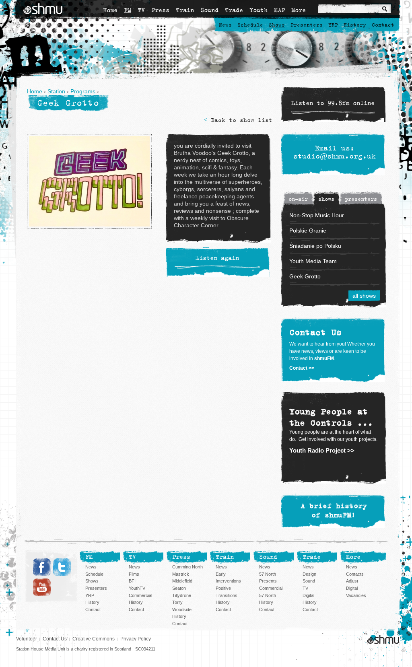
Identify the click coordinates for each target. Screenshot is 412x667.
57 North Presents (268, 578)
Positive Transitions (226, 592)
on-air (298, 199)
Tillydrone (181, 595)
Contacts (355, 574)
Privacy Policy (135, 639)
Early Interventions (228, 578)
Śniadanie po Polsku (315, 246)
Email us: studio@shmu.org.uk (334, 152)
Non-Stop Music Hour (316, 215)
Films (134, 574)
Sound (209, 10)
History (355, 25)
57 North (267, 595)
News (225, 25)
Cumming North (187, 566)
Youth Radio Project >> (321, 450)
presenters (361, 199)
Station (56, 91)
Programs (82, 91)
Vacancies (356, 595)
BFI (132, 580)
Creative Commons (93, 639)
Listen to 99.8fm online (333, 103)
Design (309, 574)
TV (141, 10)
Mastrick (180, 574)
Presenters (306, 25)
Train (185, 10)
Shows (277, 25)
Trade (234, 10)
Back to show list (241, 120)
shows (326, 199)
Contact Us (55, 639)
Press (160, 10)
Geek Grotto (305, 276)
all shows (364, 295)
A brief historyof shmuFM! (334, 510)
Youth (258, 10)
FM (127, 10)
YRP (333, 25)
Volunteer (26, 639)
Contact (383, 25)
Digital (308, 595)
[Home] (42, 8)
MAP (279, 10)
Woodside (182, 609)
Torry (177, 602)
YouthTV (137, 588)
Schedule (250, 25)
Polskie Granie (307, 230)
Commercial (140, 595)
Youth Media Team (313, 261)
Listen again (217, 258)
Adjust (352, 580)
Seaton (179, 588)
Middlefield (182, 580)
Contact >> (301, 368)
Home (110, 10)
